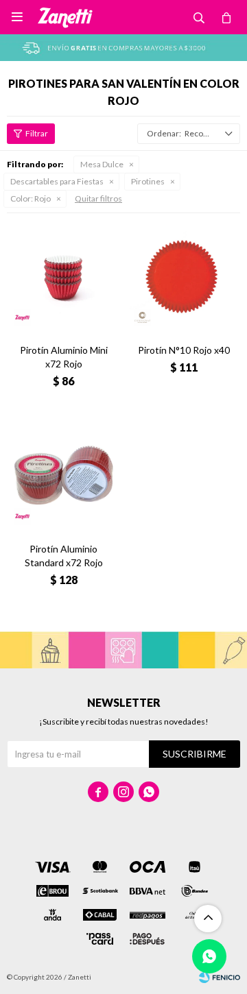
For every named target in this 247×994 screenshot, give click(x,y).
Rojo (30, 198)
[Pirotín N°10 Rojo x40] (183, 276)
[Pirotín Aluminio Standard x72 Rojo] (63, 475)
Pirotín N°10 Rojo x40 (184, 350)
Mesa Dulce (102, 164)
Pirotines (148, 181)
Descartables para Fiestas (57, 181)
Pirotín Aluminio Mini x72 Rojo (64, 356)
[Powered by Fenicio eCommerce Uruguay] (219, 977)
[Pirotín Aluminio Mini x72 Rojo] (63, 276)
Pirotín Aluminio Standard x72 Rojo (64, 555)
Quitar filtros (98, 198)
